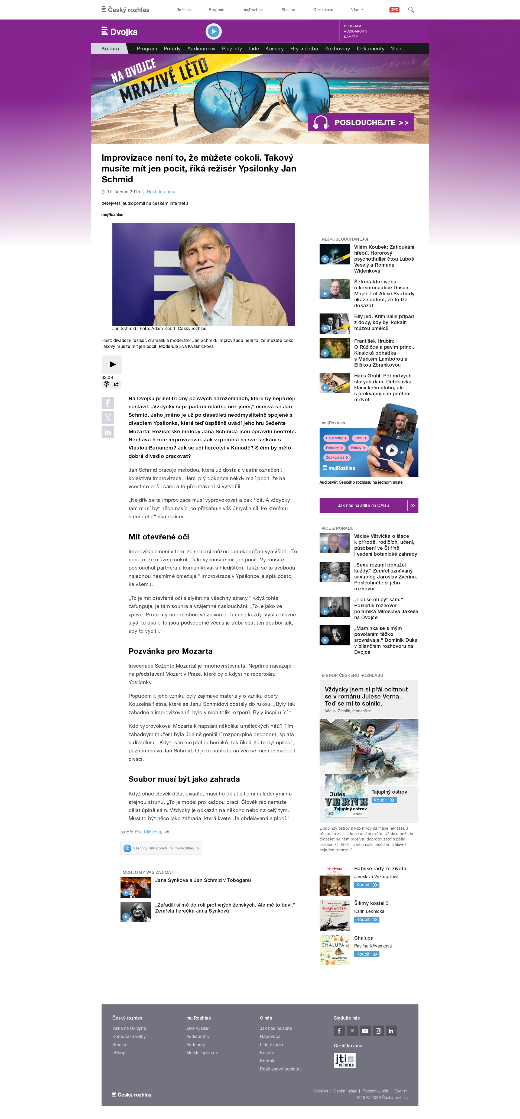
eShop (118, 1052)
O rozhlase (323, 10)
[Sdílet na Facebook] (108, 403)
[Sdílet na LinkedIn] (108, 432)
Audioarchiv (355, 31)
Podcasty (195, 1044)
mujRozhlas (253, 10)
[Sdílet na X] (108, 417)
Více (399, 48)
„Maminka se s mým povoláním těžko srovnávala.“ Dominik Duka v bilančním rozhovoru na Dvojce (386, 640)
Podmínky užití (376, 1091)
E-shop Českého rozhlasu (353, 675)
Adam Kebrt (163, 328)
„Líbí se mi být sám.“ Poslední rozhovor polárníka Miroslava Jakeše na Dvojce (386, 608)
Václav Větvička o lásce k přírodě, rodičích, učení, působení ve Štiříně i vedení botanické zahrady (385, 545)
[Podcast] (106, 385)
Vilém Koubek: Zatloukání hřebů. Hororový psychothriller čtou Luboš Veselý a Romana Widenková (384, 259)
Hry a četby (334, 438)
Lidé (254, 48)
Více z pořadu (338, 528)
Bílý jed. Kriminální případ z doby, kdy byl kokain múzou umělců (384, 322)
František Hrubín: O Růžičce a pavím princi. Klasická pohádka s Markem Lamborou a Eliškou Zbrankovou (384, 353)
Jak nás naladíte (276, 1028)
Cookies (320, 1091)
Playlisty (232, 48)
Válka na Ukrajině (129, 1028)
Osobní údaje (345, 1091)
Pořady (172, 48)
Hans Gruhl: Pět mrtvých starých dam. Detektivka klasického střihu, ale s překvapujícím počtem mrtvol (382, 387)
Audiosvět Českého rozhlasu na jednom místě (361, 482)
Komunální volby (129, 1036)
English (401, 1091)
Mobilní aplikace (202, 1052)
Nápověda (270, 1036)
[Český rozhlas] (125, 10)
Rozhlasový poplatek (281, 1069)
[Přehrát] (112, 364)
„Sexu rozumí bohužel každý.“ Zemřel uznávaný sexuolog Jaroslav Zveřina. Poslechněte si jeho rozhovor (385, 576)
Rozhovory (337, 48)
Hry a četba (304, 48)
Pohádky (332, 448)
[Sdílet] (116, 385)
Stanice (288, 10)
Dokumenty (371, 48)
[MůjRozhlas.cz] (112, 215)
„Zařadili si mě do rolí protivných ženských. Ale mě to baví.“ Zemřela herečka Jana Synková (225, 908)
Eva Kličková (148, 832)
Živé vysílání (335, 458)
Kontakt (268, 1060)
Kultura (110, 48)
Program (216, 10)
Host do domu (161, 191)
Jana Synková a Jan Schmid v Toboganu (203, 880)
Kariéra (267, 1052)
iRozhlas (183, 10)
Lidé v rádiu (271, 1044)
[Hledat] (411, 10)
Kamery (351, 37)
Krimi (358, 438)
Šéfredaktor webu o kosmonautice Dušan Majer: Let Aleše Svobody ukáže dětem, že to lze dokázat (384, 293)
